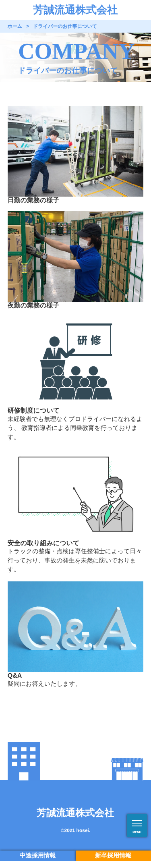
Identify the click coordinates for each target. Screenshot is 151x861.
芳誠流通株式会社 (75, 10)
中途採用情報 (38, 855)
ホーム (15, 26)
